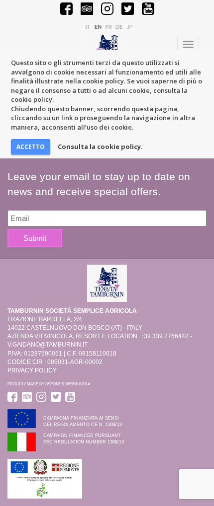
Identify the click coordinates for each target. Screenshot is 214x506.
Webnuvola (77, 383)
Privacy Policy (32, 370)
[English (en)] (98, 26)
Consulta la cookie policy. (100, 146)
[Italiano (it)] (87, 26)
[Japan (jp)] (129, 26)
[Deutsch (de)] (118, 26)
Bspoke (53, 383)
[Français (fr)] (108, 26)
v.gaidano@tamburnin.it (47, 344)
